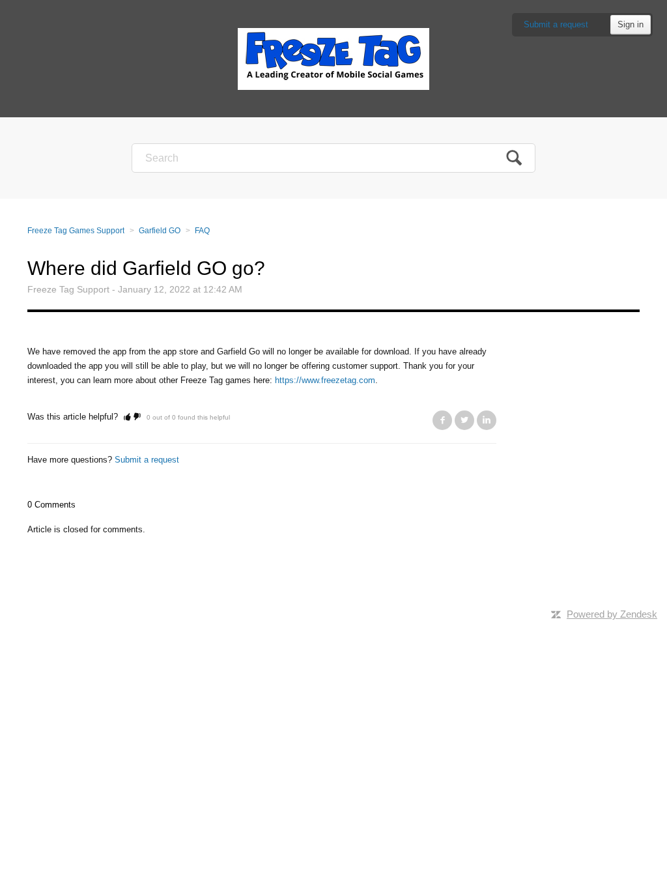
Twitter (464, 420)
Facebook (442, 420)
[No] (137, 416)
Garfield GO (159, 230)
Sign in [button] (630, 24)
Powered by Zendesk (612, 614)
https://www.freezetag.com (325, 380)
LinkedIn (486, 420)
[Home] (333, 58)
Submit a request (556, 24)
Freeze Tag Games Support (75, 230)
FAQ (202, 230)
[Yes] (127, 416)
